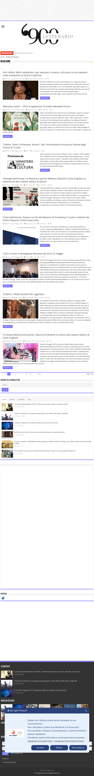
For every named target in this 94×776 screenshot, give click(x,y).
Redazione (7, 79)
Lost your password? (9, 762)
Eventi (27, 151)
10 (26, 374)
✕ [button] (86, 711)
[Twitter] (48, 770)
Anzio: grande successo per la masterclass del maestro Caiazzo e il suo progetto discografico (45, 451)
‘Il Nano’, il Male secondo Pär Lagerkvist (23, 294)
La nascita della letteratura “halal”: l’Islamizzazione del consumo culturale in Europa (41, 404)
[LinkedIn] (50, 770)
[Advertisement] (47, 527)
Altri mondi (28, 185)
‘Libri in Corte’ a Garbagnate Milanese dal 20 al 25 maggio (33, 253)
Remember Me (18, 753)
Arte (34, 185)
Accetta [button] (40, 747)
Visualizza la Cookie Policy (40, 741)
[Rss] (41, 770)
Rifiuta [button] (59, 747)
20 (30, 374)
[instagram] (53, 770)
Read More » (44, 98)
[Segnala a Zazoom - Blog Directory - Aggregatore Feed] (3, 598)
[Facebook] (46, 770)
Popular (12, 399)
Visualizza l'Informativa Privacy (69, 741)
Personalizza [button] (78, 747)
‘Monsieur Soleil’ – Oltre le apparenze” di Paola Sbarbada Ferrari (36, 106)
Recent (4, 399)
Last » (39, 374)
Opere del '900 (29, 297)
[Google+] (43, 770)
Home (2, 57)
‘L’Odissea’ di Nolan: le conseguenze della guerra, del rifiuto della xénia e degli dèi (41, 413)
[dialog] (47, 730)
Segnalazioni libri (32, 110)
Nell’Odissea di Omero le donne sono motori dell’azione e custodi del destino (39, 432)
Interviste (30, 79)
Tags (29, 399)
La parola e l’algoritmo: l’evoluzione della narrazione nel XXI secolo (36, 423)
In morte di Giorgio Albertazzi (23, 53)
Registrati (5, 758)
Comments (21, 399)
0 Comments (40, 79)
